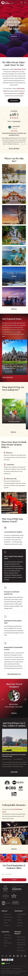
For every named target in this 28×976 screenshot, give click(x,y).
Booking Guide (21, 937)
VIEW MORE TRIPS (7, 377)
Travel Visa (20, 947)
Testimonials (7, 938)
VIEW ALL (13, 432)
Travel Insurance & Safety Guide (21, 944)
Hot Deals (5, 364)
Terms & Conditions (6, 968)
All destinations (21, 914)
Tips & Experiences (17, 759)
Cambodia (20, 922)
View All (14, 309)
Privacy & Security (16, 968)
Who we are (7, 914)
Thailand (19, 920)
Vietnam (19, 917)
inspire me (14, 36)
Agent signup (7, 920)
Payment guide (21, 939)
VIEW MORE (14, 772)
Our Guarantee (21, 950)
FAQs (5, 945)
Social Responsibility (8, 942)
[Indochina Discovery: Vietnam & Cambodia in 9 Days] (14, 357)
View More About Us (14, 674)
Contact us (7, 925)
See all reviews (14, 148)
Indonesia (19, 925)
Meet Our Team (8, 917)
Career (6, 922)
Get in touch (14, 100)
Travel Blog (7, 935)
